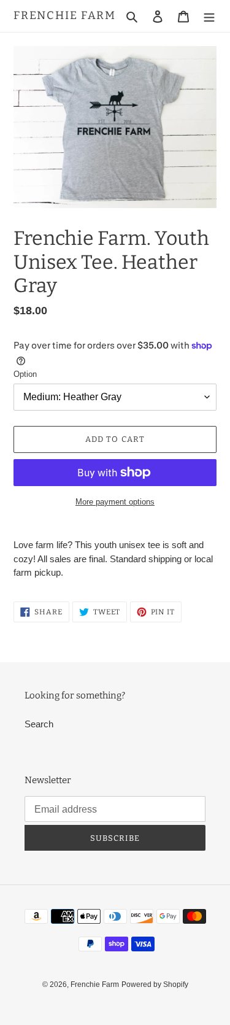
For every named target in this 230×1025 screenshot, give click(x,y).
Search (39, 724)
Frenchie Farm (64, 15)
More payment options (115, 501)
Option (25, 374)
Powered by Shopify (154, 984)
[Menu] (209, 16)
